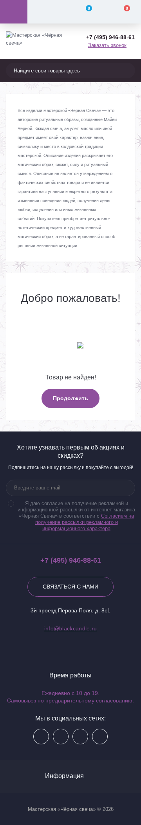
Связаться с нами (70, 586)
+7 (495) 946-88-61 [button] (70, 560)
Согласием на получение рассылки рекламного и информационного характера (84, 522)
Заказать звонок (107, 45)
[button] (110, 37)
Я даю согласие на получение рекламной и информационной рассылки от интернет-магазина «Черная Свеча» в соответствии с (76, 515)
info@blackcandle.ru (70, 628)
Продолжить (70, 398)
